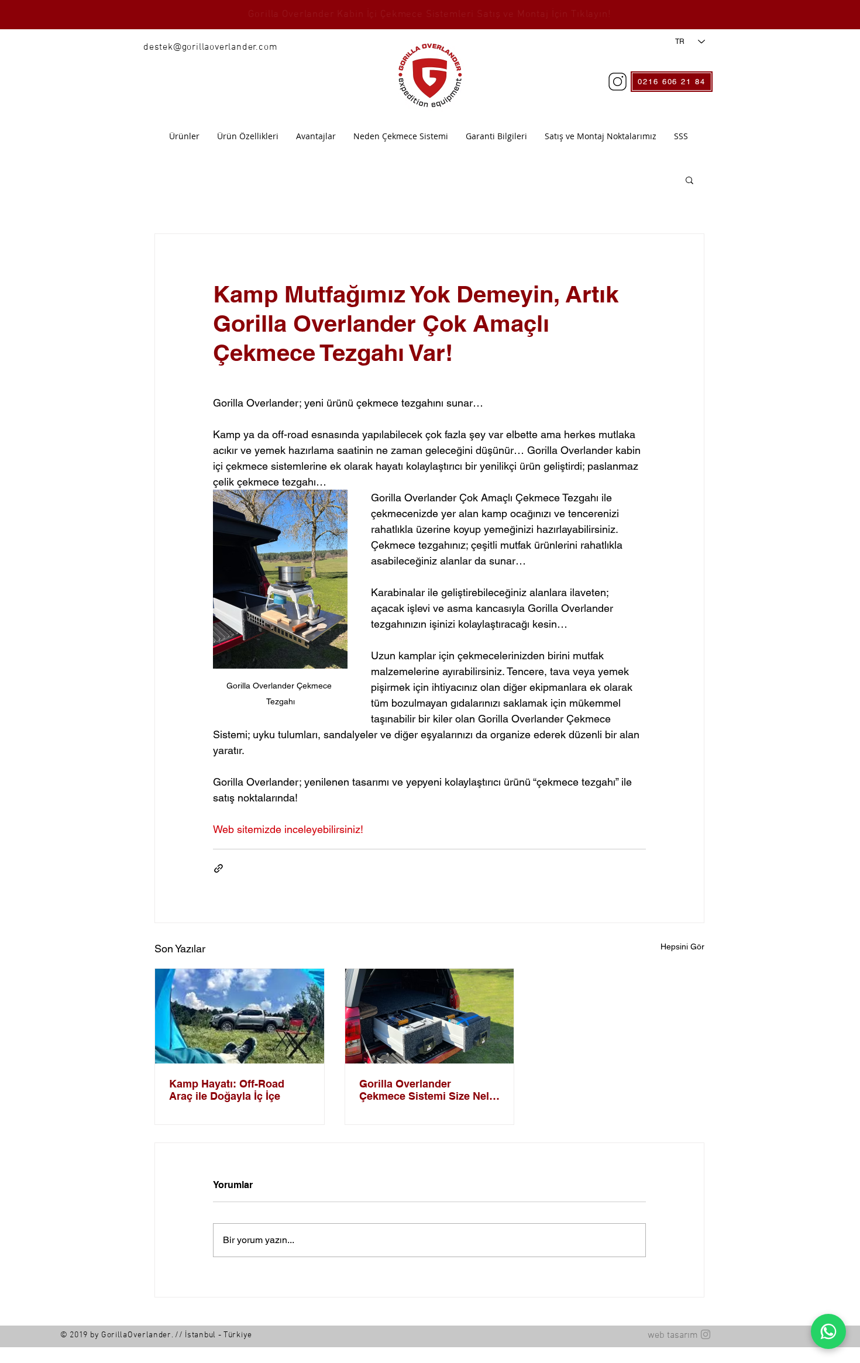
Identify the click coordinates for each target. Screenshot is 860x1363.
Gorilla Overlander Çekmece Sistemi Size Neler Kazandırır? (429, 1090)
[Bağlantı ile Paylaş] (218, 868)
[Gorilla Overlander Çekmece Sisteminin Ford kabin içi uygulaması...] (429, 1016)
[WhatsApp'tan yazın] (828, 1331)
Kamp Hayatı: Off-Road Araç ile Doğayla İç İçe (226, 1090)
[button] (689, 179)
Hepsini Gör (682, 946)
